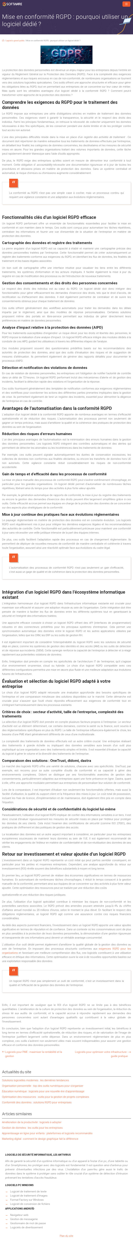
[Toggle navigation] (126, 4)
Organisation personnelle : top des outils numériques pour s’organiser (42, 1085)
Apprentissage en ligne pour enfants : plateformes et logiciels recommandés (47, 1133)
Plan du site (66, 1235)
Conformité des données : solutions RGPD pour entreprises (37, 1102)
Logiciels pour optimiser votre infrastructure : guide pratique (101, 1054)
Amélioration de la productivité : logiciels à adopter (31, 1122)
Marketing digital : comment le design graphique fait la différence (40, 1138)
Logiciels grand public (15, 41)
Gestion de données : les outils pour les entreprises (32, 1127)
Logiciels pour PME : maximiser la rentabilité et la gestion (33, 1054)
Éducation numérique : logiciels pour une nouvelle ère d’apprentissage (43, 1091)
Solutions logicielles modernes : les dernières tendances (35, 1080)
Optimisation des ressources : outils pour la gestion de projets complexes (45, 1096)
